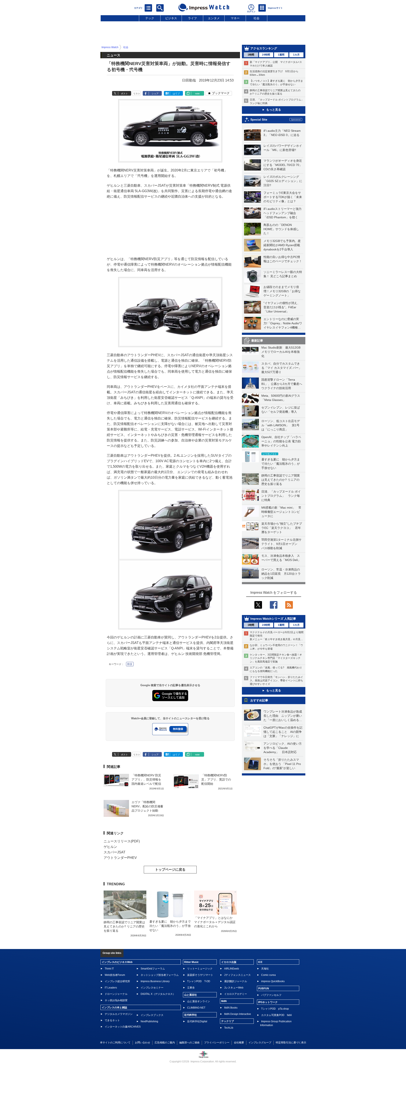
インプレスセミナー (152, 987)
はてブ (176, 93)
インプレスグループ (259, 1042)
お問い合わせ (142, 1042)
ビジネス (171, 18)
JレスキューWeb (233, 987)
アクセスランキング (263, 48)
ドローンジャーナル (116, 994)
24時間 (266, 54)
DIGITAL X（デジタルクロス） (158, 994)
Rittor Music (191, 962)
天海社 (265, 968)
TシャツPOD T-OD (198, 981)
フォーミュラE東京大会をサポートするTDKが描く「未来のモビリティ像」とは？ (282, 197)
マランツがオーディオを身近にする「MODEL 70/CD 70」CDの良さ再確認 (282, 165)
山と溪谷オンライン (198, 1001)
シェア (155, 93)
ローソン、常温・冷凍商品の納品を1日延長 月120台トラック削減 (281, 574)
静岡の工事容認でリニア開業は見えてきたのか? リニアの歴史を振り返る (280, 480)
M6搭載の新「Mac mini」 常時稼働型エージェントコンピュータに (281, 512)
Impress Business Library (155, 981)
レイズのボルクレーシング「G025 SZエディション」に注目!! (282, 181)
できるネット (112, 1020)
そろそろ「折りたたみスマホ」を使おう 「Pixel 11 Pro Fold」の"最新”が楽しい (282, 764)
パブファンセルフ (271, 995)
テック (149, 18)
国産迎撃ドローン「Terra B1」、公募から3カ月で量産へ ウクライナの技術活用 (283, 384)
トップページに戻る (170, 869)
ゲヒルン (110, 847)
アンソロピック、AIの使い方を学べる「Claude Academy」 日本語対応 (282, 748)
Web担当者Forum (115, 975)
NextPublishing (149, 1021)
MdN (224, 1001)
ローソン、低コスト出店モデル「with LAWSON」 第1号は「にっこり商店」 (280, 425)
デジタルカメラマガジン (119, 1014)
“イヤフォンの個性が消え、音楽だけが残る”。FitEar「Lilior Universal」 (281, 307)
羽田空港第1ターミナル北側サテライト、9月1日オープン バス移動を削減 (281, 544)
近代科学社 (190, 1014)
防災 (129, 664)
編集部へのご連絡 (189, 1042)
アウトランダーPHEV (120, 857)
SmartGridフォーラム (153, 968)
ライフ (192, 18)
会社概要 (239, 1042)
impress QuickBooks (273, 981)
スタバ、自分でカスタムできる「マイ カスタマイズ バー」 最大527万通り (282, 368)
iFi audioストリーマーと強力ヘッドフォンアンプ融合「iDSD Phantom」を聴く (282, 213)
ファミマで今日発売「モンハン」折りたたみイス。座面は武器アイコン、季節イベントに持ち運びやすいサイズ (276, 681)
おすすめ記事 (259, 700)
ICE (260, 962)
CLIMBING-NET (196, 1007)
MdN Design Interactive (237, 1014)
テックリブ (227, 1021)
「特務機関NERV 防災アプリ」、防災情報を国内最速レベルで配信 (146, 779)
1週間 (281, 54)
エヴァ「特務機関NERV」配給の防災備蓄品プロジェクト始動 (147, 806)
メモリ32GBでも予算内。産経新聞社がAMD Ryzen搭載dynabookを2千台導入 (282, 245)
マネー (235, 18)
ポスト (124, 93)
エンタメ (214, 18)
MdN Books (230, 1007)
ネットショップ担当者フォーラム (160, 975)
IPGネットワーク (268, 1002)
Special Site (258, 119)
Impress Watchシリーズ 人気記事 (273, 618)
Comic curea (268, 975)
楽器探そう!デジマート (200, 975)
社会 (256, 18)
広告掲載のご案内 (165, 1042)
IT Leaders (111, 987)
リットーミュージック (200, 968)
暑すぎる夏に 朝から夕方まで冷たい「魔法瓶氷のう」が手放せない (280, 464)
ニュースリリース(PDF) (122, 841)
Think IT (109, 968)
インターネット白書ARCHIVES (123, 1026)
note (197, 93)
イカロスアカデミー (235, 994)
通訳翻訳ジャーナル (235, 981)
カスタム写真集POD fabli (276, 1015)
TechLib (228, 1027)
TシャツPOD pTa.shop (275, 1008)
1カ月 (296, 54)
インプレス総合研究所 (117, 981)
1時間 (251, 54)
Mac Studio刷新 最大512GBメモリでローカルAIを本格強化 (280, 352)
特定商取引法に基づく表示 (291, 1042)
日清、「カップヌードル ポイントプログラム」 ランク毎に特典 (281, 496)
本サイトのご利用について (115, 1042)
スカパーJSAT (114, 852)
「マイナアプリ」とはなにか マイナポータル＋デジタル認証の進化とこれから (215, 922)
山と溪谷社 (190, 994)
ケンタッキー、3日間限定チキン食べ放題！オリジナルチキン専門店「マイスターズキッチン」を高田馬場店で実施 (276, 658)
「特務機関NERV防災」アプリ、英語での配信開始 (216, 779)
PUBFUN (263, 988)
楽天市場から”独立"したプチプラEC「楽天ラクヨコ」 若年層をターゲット (281, 528)
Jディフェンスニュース (237, 975)
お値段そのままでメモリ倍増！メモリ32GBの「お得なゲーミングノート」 (282, 291)
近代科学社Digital (197, 1021)
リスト (136, 93)
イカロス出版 (228, 962)
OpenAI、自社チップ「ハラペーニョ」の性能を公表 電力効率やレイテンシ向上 (281, 441)
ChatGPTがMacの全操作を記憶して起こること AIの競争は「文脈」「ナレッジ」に (282, 732)
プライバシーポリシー (216, 1042)
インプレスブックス (152, 1015)
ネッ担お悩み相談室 (116, 1000)
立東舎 (191, 987)
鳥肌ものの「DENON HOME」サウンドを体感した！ (281, 229)
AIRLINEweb (231, 968)
